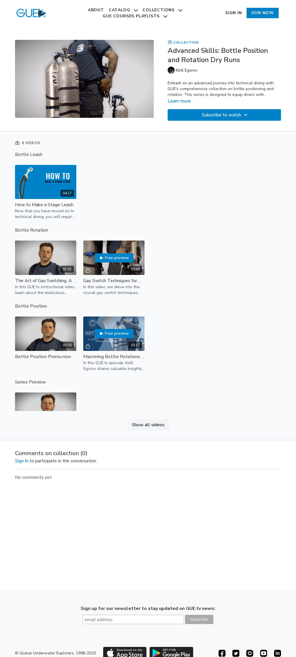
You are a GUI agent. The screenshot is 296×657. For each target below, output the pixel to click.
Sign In (233, 13)
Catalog (120, 10)
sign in (21, 461)
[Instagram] (249, 653)
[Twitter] (235, 653)
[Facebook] (222, 653)
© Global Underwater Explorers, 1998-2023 (55, 653)
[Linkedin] (277, 653)
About (96, 10)
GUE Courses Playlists (132, 16)
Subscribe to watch (221, 115)
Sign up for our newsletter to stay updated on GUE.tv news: (148, 608)
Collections (159, 10)
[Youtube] (263, 653)
